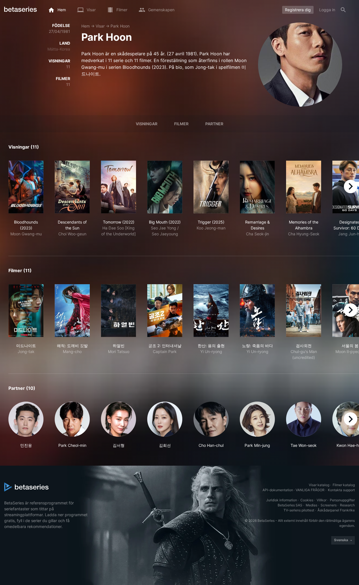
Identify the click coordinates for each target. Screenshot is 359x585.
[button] (25, 425)
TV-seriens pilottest (299, 510)
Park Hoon (120, 26)
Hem (85, 26)
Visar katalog (319, 485)
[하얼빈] (118, 310)
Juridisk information (281, 500)
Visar (100, 26)
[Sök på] (343, 10)
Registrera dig (298, 9)
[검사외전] (303, 310)
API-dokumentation (278, 490)
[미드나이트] (25, 310)
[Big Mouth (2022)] (164, 187)
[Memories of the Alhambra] (303, 187)
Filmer (181, 123)
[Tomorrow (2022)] (118, 187)
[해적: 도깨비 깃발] (72, 310)
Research (347, 505)
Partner (214, 123)
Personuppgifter (342, 500)
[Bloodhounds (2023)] (25, 187)
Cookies (306, 500)
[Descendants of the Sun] (72, 187)
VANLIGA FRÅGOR (310, 490)
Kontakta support (341, 490)
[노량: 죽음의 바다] (257, 310)
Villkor (321, 500)
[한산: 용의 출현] (211, 310)
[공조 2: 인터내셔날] (164, 310)
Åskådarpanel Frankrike (336, 510)
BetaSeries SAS (290, 505)
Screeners (329, 505)
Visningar (146, 123)
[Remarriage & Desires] (257, 187)
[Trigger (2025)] (211, 187)
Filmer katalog (344, 485)
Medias (311, 505)
